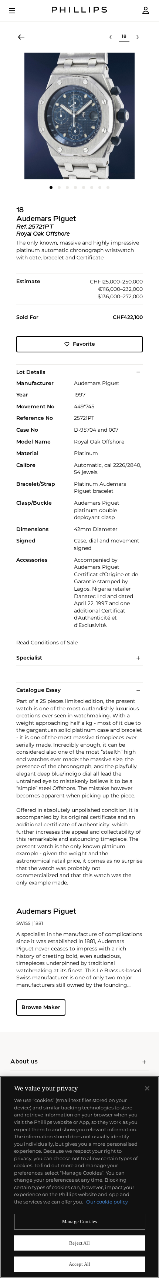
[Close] (147, 1088)
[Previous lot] (110, 37)
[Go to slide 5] (83, 187)
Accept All (79, 1264)
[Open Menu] (17, 11)
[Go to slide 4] (75, 187)
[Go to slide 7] (100, 187)
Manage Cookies (79, 1221)
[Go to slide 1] (51, 187)
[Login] (145, 10)
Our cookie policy (107, 1202)
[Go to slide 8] (108, 187)
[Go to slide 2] (59, 187)
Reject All (79, 1243)
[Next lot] (137, 37)
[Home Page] (79, 10)
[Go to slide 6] (92, 187)
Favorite (84, 344)
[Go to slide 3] (67, 187)
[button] (79, 116)
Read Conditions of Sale (47, 643)
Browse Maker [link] (40, 1007)
